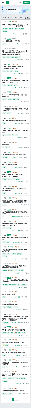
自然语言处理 (12, 284)
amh (4, 44)
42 (19, 287)
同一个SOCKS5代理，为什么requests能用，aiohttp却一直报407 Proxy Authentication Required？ (14, 52)
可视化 (10, 393)
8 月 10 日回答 (25, 335)
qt (7, 367)
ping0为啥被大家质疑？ (9, 294)
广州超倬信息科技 (15, 322)
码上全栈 (17, 88)
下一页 (16, 399)
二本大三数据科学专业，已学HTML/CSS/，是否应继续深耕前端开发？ (15, 67)
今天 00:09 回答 (24, 44)
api (16, 270)
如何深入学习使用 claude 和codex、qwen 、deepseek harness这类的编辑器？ (15, 25)
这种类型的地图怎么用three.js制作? (13, 391)
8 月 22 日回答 (25, 73)
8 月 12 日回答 (25, 230)
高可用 (4, 99)
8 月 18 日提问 (25, 147)
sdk (16, 135)
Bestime (18, 393)
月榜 (21, 18)
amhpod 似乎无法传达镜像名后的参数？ (14, 352)
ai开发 (9, 179)
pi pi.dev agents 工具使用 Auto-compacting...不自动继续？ (12, 175)
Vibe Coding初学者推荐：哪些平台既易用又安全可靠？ (15, 250)
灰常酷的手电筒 (16, 216)
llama (16, 28)
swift (9, 135)
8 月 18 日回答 (25, 137)
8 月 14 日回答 (25, 216)
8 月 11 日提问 (25, 322)
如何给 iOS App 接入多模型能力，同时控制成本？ (15, 131)
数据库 (9, 99)
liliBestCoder (16, 34)
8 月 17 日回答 (25, 181)
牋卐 (19, 113)
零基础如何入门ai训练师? (10, 304)
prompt (19, 253)
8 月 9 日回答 (25, 355)
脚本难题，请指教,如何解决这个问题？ (14, 342)
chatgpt (21, 28)
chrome (18, 332)
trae (4, 205)
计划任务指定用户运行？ (9, 165)
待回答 (10, 18)
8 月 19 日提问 (25, 113)
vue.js (16, 71)
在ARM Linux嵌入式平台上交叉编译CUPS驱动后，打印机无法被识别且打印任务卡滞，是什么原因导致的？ (15, 318)
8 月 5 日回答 (25, 393)
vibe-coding (16, 179)
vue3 (4, 85)
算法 (19, 284)
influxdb (5, 381)
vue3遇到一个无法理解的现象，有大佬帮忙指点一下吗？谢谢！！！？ (15, 81)
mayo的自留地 (16, 230)
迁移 (16, 378)
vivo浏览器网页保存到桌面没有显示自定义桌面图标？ (15, 109)
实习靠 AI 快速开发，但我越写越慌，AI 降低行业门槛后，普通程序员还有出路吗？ (14, 201)
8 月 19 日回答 (25, 123)
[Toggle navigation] (3, 2)
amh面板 (16, 44)
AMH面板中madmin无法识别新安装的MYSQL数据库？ (14, 189)
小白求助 (7, 147)
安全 (10, 228)
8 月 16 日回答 (25, 193)
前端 (4, 71)
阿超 (19, 181)
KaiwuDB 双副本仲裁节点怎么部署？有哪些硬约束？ (14, 95)
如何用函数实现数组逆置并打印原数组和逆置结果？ (15, 213)
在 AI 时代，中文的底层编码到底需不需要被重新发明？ (15, 281)
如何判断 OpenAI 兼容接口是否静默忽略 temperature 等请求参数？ (14, 267)
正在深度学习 (16, 157)
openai (5, 31)
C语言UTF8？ (6, 144)
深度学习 (24, 284)
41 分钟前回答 (25, 34)
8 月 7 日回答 (25, 367)
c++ (4, 367)
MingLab (18, 309)
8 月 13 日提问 (25, 273)
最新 (4, 18)
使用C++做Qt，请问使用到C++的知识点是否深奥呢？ (15, 363)
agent (4, 179)
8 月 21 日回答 (25, 88)
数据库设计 (11, 378)
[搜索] (20, 2)
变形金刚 (17, 59)
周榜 (16, 18)
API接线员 (17, 137)
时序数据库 (16, 99)
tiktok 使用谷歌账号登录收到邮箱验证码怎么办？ (15, 238)
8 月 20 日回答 (25, 102)
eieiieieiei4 (17, 102)
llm (13, 135)
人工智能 (5, 28)
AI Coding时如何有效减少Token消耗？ (14, 155)
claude (11, 28)
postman (17, 57)
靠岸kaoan (17, 259)
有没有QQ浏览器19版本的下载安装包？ (14, 330)
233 (19, 147)
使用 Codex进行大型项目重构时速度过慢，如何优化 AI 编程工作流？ (15, 224)
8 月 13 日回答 (25, 287)
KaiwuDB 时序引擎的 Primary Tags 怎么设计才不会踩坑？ (14, 375)
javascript (10, 85)
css (8, 71)
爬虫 (4, 57)
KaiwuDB (18, 383)
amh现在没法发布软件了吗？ (11, 41)
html (11, 71)
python (12, 270)
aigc (4, 307)
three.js (5, 393)
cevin (18, 205)
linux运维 (5, 322)
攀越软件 (17, 345)
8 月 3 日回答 (25, 309)
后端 (8, 242)
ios (5, 135)
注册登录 (26, 2)
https (12, 57)
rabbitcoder (16, 242)
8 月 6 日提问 (25, 383)
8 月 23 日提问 (25, 59)
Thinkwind (17, 73)
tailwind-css (6, 332)
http (8, 57)
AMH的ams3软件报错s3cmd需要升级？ (14, 120)
